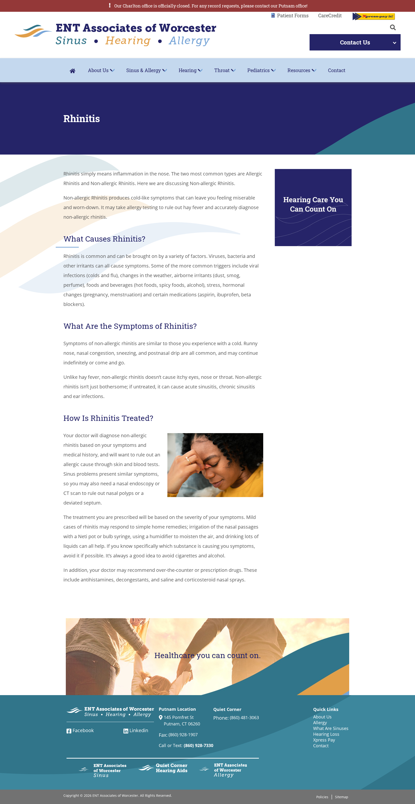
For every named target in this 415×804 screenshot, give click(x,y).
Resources (298, 70)
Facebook (82, 730)
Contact (336, 70)
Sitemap (341, 797)
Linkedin (138, 730)
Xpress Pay (324, 740)
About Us (98, 70)
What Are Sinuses (330, 728)
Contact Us (355, 42)
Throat (222, 70)
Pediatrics (258, 70)
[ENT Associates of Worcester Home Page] (115, 35)
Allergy (320, 722)
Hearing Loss (326, 734)
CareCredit (330, 15)
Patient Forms (293, 15)
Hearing (187, 70)
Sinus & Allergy (143, 70)
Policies (322, 797)
